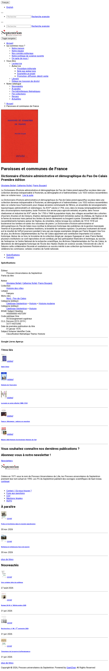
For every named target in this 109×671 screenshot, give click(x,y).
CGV (8, 496)
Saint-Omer (5, 367)
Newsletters (7, 461)
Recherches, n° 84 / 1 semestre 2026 (14, 628)
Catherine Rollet (24, 185)
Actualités (16, 99)
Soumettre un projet (26, 73)
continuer (5, 481)
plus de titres (7, 559)
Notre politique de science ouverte (28, 56)
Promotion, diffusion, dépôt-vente (32, 76)
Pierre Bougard (40, 185)
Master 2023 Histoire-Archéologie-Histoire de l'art (19, 440)
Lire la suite (27, 195)
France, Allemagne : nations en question (15, 421)
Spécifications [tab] (13, 255)
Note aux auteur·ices (26, 71)
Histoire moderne (47, 303)
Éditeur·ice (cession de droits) (26, 81)
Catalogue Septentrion (16, 303)
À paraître (16, 89)
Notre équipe (18, 51)
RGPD (9, 501)
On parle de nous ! (20, 58)
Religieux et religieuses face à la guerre (15, 547)
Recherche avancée (41, 16)
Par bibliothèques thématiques (26, 91)
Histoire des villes (15, 288)
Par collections (19, 94)
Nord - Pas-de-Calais (16, 298)
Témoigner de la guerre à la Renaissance (15, 651)
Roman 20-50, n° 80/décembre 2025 (13, 605)
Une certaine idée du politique (12, 582)
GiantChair (71, 667)
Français (5, 2)
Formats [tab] (10, 257)
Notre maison (18, 48)
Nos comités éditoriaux (22, 53)
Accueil (9, 43)
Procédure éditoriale (26, 68)
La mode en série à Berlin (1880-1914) (14, 403)
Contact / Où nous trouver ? (19, 490)
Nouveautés (17, 86)
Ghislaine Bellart (8, 185)
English (9, 7)
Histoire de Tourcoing (9, 385)
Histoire (33, 303)
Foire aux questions (15, 493)
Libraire (15, 78)
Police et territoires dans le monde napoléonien (18, 524)
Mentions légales (14, 498)
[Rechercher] (2, 12)
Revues (15, 96)
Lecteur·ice (17, 63)
